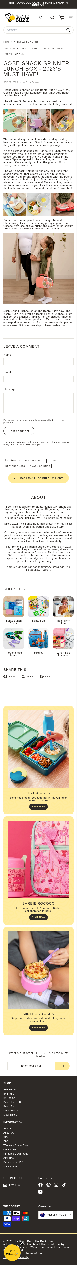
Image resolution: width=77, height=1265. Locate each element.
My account (10, 1166)
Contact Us (10, 1149)
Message (9, 389)
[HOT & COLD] (38, 749)
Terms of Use (34, 1253)
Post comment (18, 431)
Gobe (35, 49)
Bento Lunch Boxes (14, 1102)
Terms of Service (24, 444)
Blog (6, 1137)
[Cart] (61, 17)
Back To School (16, 49)
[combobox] (38, 30)
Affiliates (8, 1158)
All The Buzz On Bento (26, 42)
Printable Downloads (15, 1153)
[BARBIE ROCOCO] (38, 859)
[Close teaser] (22, 1243)
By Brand (8, 1093)
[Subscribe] (62, 1066)
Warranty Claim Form (15, 1145)
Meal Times (10, 1114)
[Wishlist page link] (43, 17)
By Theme (9, 1098)
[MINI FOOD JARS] (38, 970)
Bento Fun (9, 1106)
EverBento (9, 1089)
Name (7, 354)
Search (7, 1128)
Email (7, 372)
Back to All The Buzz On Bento (41, 478)
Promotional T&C (13, 1162)
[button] (12, 1252)
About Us (8, 1132)
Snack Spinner (15, 54)
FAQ (5, 1141)
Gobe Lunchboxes (22, 310)
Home (6, 42)
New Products (54, 49)
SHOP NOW (38, 806)
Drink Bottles (11, 1110)
